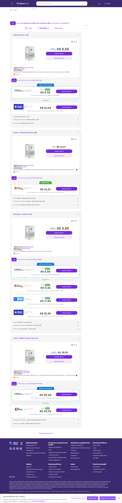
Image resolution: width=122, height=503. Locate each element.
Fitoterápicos (29, 450)
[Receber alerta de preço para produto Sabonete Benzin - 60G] (76, 42)
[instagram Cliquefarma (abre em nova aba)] (20, 448)
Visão (49, 450)
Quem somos (74, 466)
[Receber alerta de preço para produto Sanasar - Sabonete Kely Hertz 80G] (76, 139)
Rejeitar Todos (93, 498)
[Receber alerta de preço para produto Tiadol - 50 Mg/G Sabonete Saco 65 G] (76, 345)
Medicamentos (32, 443)
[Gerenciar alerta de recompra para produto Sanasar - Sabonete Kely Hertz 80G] (72, 139)
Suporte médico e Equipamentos (57, 457)
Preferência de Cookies (54, 477)
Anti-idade (95, 458)
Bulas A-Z (28, 466)
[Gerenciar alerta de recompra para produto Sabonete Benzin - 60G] (72, 42)
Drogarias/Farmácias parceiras (34, 469)
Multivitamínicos (75, 453)
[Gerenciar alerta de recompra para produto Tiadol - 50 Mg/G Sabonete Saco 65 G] (72, 345)
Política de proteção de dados (56, 472)
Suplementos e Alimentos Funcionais (80, 448)
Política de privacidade (54, 469)
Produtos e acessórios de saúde (58, 444)
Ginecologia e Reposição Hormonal (35, 453)
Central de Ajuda (97, 472)
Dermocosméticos (100, 443)
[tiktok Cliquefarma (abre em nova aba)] (17, 448)
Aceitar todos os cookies (108, 498)
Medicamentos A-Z (31, 445)
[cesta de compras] (99, 3)
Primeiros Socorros (53, 455)
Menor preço (59, 28)
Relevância (43, 28)
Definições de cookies (78, 498)
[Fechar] (119, 498)
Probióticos (74, 455)
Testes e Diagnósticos (54, 460)
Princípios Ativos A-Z (32, 477)
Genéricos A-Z (30, 474)
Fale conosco (96, 466)
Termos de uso (52, 466)
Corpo (94, 448)
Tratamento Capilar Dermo (100, 455)
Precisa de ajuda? (100, 464)
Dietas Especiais (75, 458)
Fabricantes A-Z (30, 472)
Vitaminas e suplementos (80, 443)
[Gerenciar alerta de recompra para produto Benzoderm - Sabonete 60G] (72, 221)
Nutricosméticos (97, 453)
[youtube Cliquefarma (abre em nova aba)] (14, 448)
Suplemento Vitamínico (77, 445)
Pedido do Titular (53, 474)
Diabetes (28, 455)
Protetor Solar (96, 450)
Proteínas (73, 450)
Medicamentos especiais (33, 448)
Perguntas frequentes (99, 469)
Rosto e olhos (96, 445)
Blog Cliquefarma (75, 469)
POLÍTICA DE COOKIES (38, 501)
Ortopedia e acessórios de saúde (57, 452)
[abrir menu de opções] (12, 3)
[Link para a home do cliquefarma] (26, 3)
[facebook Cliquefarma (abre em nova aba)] (10, 448)
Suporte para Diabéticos (55, 447)
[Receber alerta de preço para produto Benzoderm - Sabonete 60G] (76, 221)
